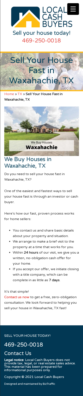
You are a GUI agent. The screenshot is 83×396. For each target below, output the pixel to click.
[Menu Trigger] (73, 9)
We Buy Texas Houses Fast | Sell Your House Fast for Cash (41, 17)
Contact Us (17, 353)
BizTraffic (49, 384)
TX (20, 94)
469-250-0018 (41, 40)
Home (9, 94)
